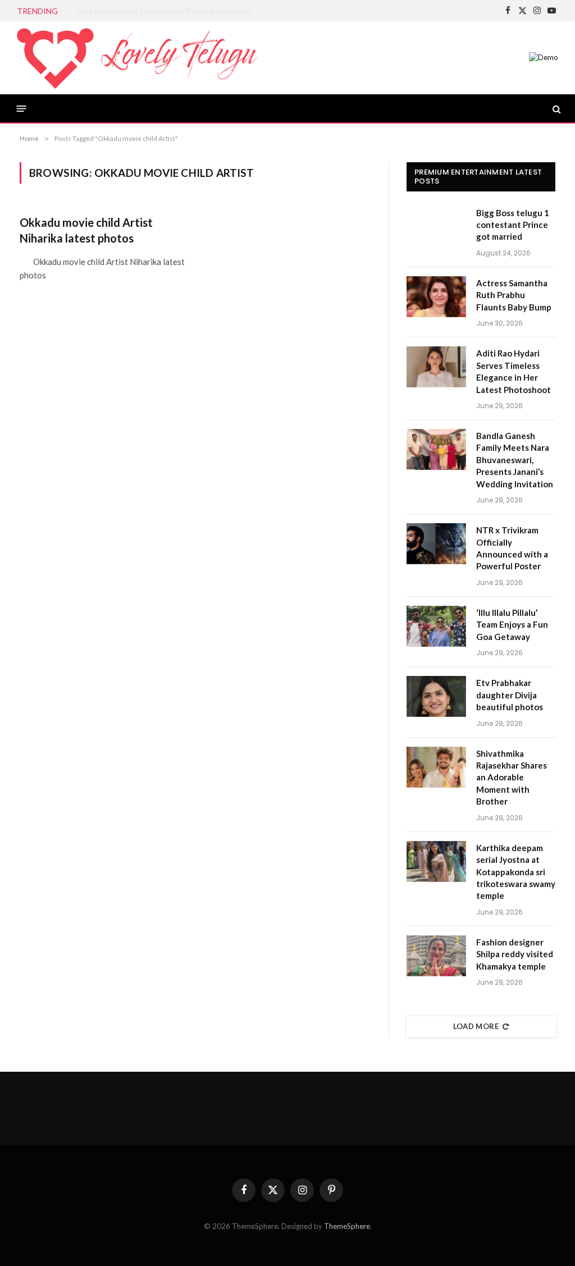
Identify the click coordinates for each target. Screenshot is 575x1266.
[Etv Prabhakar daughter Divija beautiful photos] (436, 696)
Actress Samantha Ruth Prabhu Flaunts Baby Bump (167, 11)
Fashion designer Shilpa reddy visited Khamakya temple (514, 954)
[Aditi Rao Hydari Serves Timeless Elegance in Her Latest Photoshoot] (436, 366)
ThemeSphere (347, 1226)
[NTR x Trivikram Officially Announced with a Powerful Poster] (436, 543)
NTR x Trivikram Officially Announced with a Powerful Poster (512, 548)
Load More (476, 1026)
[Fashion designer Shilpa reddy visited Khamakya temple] (436, 955)
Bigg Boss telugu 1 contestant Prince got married (512, 225)
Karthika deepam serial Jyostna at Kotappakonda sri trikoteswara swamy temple (515, 872)
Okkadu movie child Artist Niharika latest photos (86, 230)
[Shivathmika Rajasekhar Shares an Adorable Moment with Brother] (436, 767)
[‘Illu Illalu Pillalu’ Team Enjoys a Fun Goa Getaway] (436, 626)
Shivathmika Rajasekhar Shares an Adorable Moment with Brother (511, 777)
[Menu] (21, 108)
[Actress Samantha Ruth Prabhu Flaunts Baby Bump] (436, 296)
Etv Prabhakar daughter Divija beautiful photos (509, 695)
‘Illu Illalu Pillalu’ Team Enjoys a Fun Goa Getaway (512, 624)
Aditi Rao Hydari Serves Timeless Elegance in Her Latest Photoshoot (513, 371)
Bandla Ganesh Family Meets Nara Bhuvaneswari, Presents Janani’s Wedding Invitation (514, 460)
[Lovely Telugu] (137, 57)
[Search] (555, 108)
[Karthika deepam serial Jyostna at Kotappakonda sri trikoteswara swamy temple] (436, 861)
